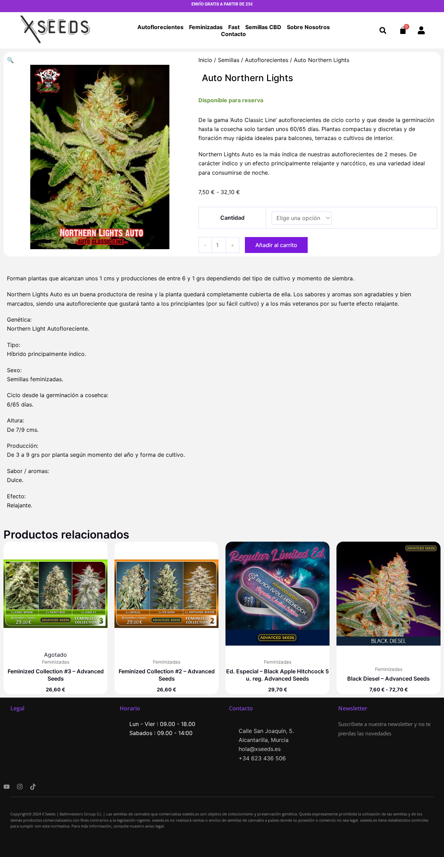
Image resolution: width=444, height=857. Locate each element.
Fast (234, 27)
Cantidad (232, 217)
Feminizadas (206, 27)
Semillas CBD (263, 27)
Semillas (228, 59)
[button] (382, 30)
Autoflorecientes (160, 27)
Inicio (205, 59)
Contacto (233, 33)
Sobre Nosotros (308, 27)
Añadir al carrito (276, 245)
